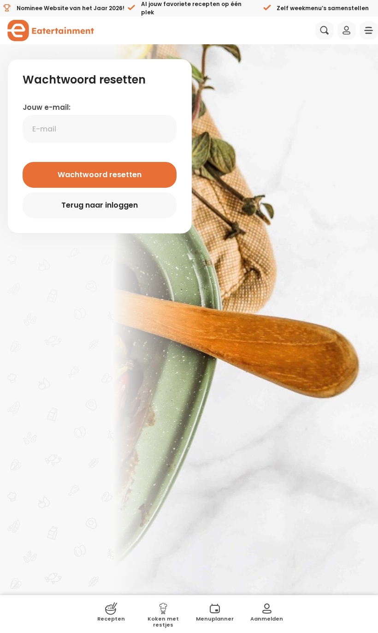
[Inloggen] (346, 30)
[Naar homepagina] (50, 30)
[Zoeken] (324, 30)
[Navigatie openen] (369, 30)
